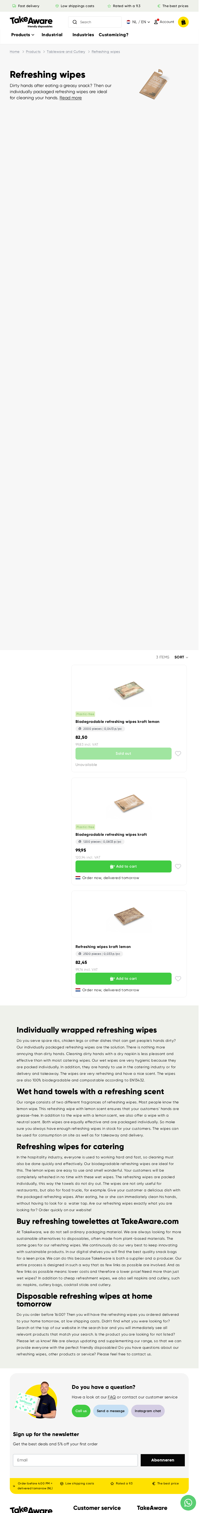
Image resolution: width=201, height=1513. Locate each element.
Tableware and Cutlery (66, 52)
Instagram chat (148, 1411)
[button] (182, 657)
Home (15, 52)
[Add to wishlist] (178, 753)
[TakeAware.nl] (31, 22)
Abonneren (162, 1460)
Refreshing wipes (106, 52)
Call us (81, 1411)
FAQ (112, 1397)
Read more (71, 97)
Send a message (111, 1411)
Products (33, 52)
